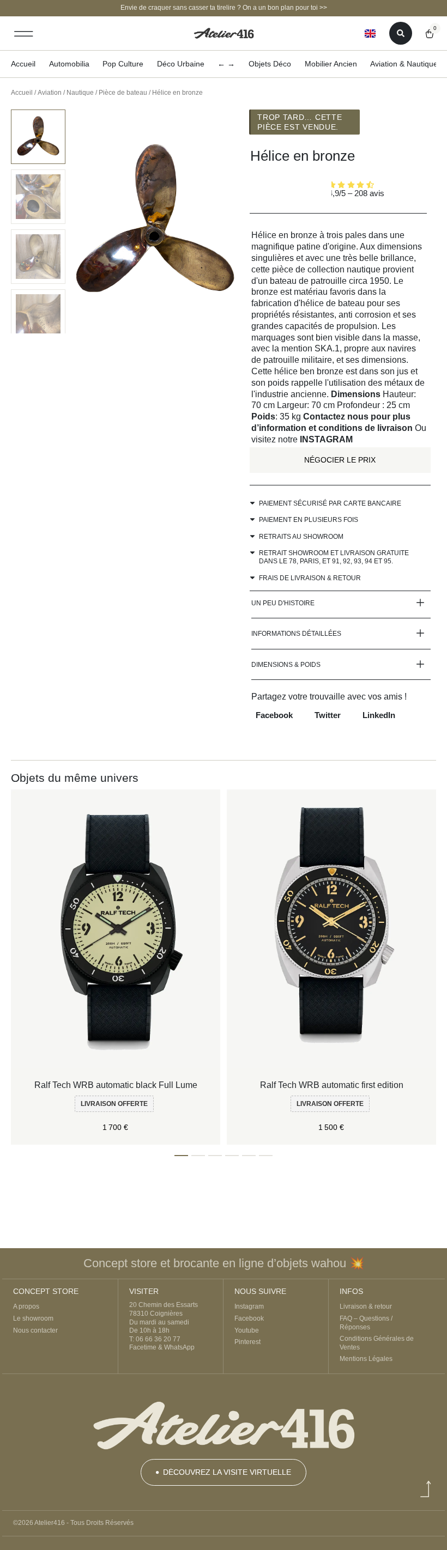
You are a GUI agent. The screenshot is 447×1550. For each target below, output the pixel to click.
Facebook (249, 1318)
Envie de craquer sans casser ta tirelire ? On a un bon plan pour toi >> (223, 7)
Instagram (249, 1306)
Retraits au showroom (301, 536)
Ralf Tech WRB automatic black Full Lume (115, 1085)
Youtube (246, 1330)
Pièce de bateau (123, 92)
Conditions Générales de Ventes (377, 1343)
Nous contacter (35, 1330)
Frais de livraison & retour (310, 578)
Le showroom (33, 1318)
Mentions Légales (366, 1359)
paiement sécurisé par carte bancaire (330, 503)
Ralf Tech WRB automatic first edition (331, 1085)
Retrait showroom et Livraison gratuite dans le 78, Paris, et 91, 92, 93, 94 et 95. (334, 557)
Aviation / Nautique (66, 92)
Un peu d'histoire (283, 603)
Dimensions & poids (286, 664)
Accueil (22, 92)
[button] (24, 33)
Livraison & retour (366, 1306)
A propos (26, 1306)
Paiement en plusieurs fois (308, 520)
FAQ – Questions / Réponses (366, 1323)
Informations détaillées (296, 633)
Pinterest (247, 1342)
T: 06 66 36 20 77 (154, 1339)
